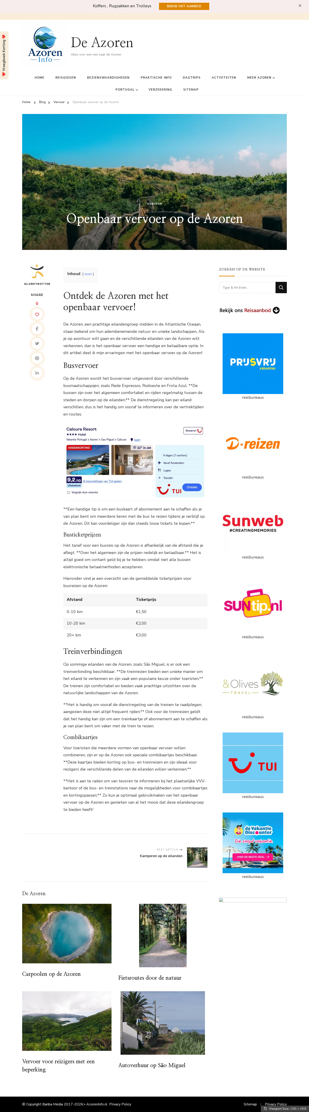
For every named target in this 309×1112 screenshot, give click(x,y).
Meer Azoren (259, 78)
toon (88, 274)
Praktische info (156, 78)
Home (39, 78)
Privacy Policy (120, 1104)
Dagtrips (192, 78)
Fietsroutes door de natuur (149, 978)
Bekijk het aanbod (184, 6)
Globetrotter (37, 284)
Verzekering (160, 90)
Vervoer (154, 203)
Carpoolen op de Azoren (51, 974)
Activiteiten (224, 78)
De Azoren (102, 43)
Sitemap (191, 90)
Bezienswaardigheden (108, 78)
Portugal (125, 90)
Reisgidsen (65, 78)
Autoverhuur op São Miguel (151, 1065)
